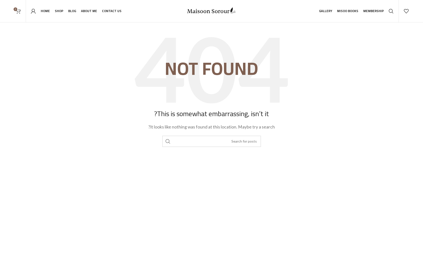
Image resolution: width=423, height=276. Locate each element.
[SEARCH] (168, 141)
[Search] (391, 11)
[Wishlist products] (406, 11)
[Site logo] (212, 10)
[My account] (33, 11)
